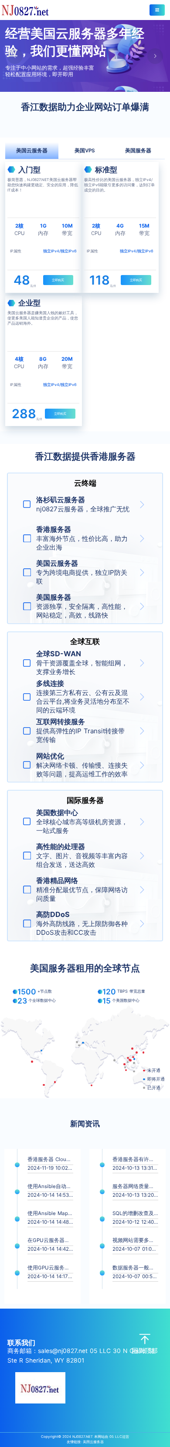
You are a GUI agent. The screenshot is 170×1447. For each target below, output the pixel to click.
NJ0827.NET (82, 1436)
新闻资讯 (85, 1123)
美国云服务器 (93, 1442)
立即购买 (58, 280)
